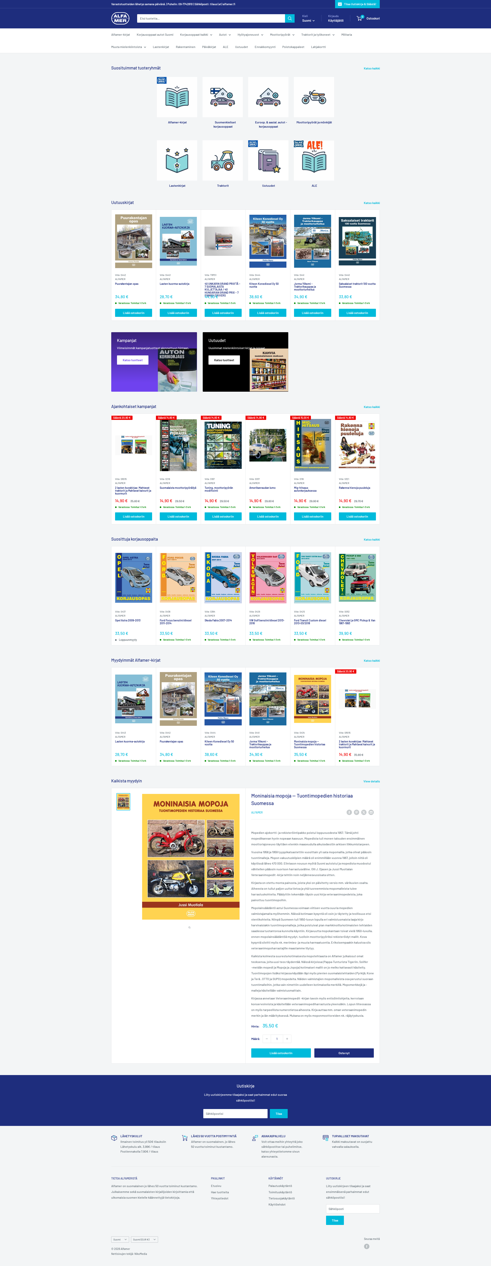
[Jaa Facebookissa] (349, 812)
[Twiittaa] (364, 812)
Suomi (116, 1239)
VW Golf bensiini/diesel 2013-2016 (266, 622)
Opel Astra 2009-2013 (127, 620)
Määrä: (255, 1039)
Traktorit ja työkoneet (315, 34)
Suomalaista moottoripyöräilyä (178, 487)
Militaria (346, 34)
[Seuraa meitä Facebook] (366, 1246)
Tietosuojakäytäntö (282, 1198)
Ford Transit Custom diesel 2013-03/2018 (310, 622)
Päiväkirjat (209, 47)
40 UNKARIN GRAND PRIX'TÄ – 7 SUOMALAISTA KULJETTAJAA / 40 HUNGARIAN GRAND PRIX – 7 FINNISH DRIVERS (222, 287)
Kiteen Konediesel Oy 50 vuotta (264, 285)
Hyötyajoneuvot (248, 34)
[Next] (379, 265)
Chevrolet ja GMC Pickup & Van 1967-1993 (357, 622)
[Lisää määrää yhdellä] (287, 1039)
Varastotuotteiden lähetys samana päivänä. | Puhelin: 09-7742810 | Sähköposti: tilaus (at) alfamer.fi (173, 4)
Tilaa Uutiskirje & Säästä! (360, 4)
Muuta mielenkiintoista (126, 47)
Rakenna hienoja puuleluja (354, 487)
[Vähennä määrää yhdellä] (267, 1039)
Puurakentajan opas (126, 283)
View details (372, 781)
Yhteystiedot (219, 1198)
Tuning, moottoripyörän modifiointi (219, 489)
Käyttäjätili (336, 20)
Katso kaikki (372, 68)
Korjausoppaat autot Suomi (155, 34)
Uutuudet (241, 47)
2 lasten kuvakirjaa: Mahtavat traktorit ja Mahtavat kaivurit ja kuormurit (133, 490)
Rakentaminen (185, 47)
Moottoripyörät (280, 34)
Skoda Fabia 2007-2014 (218, 620)
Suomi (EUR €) (141, 1239)
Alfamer (120, 279)
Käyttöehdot (277, 1204)
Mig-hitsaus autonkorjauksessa (305, 489)
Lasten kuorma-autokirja (174, 283)
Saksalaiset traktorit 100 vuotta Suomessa (357, 285)
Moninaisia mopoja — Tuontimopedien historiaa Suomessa (309, 744)
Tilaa (279, 1113)
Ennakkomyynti (265, 47)
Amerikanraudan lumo (262, 487)
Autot (223, 34)
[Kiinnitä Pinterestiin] (356, 812)
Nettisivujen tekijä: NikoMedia (129, 1253)
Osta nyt (344, 1053)
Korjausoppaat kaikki (194, 34)
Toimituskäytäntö (280, 1192)
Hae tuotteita (220, 1192)
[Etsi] (290, 18)
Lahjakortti (318, 47)
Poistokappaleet (293, 47)
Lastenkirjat (161, 47)
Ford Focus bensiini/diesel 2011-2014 (175, 622)
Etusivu (216, 1186)
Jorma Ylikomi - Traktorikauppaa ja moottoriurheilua (305, 286)
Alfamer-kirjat (120, 34)
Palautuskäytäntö (280, 1186)
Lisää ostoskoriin (133, 313)
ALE (225, 47)
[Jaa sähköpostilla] (371, 812)
